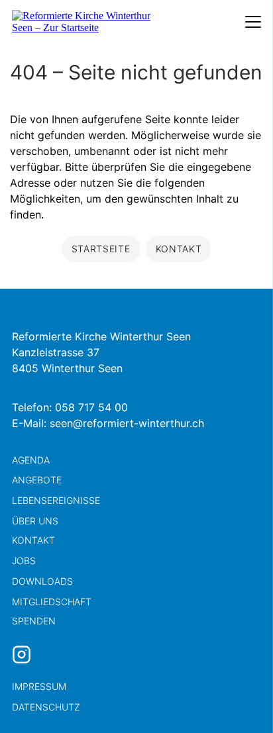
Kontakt (33, 540)
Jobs (24, 560)
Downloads (42, 581)
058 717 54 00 (91, 407)
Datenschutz (46, 706)
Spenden (34, 620)
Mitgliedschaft (51, 601)
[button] (240, 700)
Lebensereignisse (56, 500)
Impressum (39, 686)
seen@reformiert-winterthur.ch (127, 423)
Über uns (35, 520)
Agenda (31, 459)
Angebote (37, 479)
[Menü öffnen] (253, 22)
